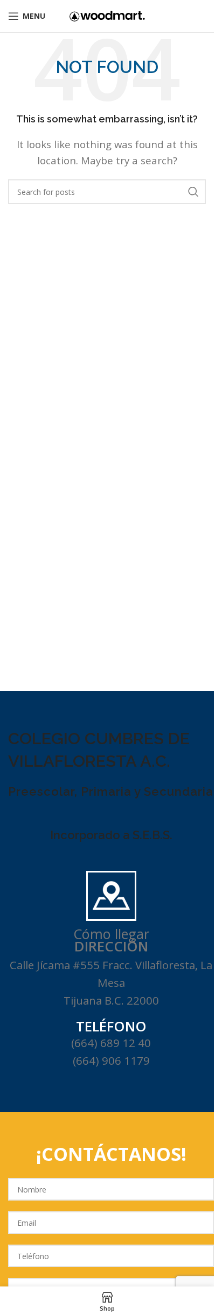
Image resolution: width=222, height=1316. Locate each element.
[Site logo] (107, 15)
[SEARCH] (193, 191)
